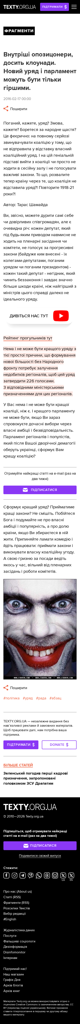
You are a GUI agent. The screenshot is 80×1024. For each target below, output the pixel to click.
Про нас (9, 891)
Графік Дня (11, 980)
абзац (56, 698)
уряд (29, 698)
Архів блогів (13, 985)
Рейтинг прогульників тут (27, 338)
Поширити (18, 109)
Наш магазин (13, 974)
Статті (7, 897)
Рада (42, 698)
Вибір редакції (14, 914)
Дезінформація (15, 947)
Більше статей (18, 765)
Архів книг (11, 991)
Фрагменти (12, 903)
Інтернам (10, 958)
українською (37, 1008)
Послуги (9, 936)
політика (13, 698)
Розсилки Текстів (16, 908)
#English (9, 919)
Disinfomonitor (14, 952)
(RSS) (17, 897)
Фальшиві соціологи (19, 941)
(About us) (24, 891)
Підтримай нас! (15, 969)
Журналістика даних (19, 930)
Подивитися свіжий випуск (40, 856)
